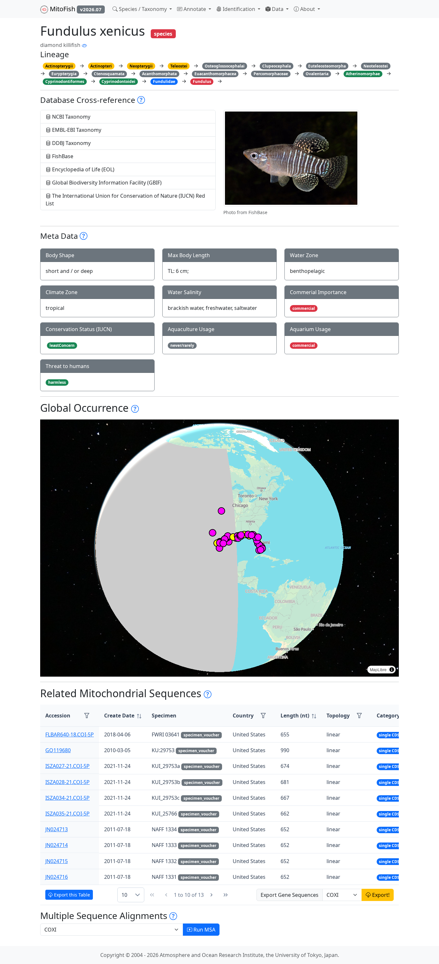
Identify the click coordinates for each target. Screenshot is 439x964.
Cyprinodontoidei (118, 81)
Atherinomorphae (363, 74)
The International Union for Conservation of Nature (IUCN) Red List (125, 199)
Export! (380, 894)
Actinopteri (101, 66)
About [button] (307, 9)
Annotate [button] (194, 9)
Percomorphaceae (271, 74)
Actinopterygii (59, 66)
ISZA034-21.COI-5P (67, 797)
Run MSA (203, 929)
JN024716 (56, 876)
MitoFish (75, 9)
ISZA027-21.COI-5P (67, 766)
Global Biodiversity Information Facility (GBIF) (106, 182)
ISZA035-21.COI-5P (67, 813)
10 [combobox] (124, 894)
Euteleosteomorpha (327, 66)
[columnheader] (123, 716)
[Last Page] (225, 894)
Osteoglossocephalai (225, 66)
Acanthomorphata (159, 74)
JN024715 (56, 861)
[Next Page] (211, 894)
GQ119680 (58, 750)
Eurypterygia (63, 74)
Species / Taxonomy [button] (143, 9)
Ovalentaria (317, 74)
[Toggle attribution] (392, 669)
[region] (219, 548)
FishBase (62, 156)
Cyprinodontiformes (64, 81)
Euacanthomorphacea (215, 74)
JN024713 (56, 829)
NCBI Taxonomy (70, 116)
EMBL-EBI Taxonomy (76, 129)
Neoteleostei (375, 66)
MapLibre (378, 669)
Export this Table (71, 895)
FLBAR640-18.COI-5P (69, 734)
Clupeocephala (276, 66)
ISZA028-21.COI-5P (67, 782)
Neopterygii (141, 66)
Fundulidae (164, 81)
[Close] (428, 11)
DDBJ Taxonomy (71, 143)
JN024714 (56, 845)
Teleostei (178, 66)
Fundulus (202, 81)
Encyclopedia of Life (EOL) (82, 169)
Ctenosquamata (109, 74)
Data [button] (278, 9)
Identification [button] (238, 9)
